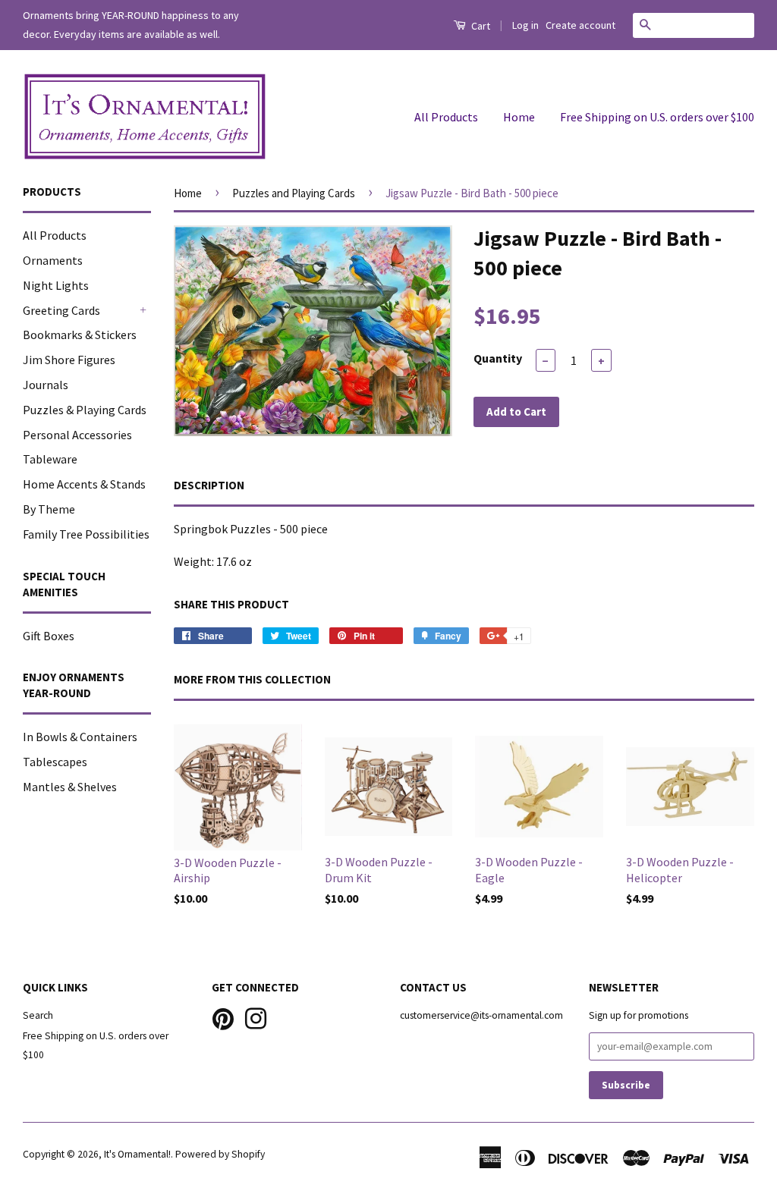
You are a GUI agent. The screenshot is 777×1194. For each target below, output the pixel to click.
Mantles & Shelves (70, 786)
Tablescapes (55, 761)
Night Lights (56, 285)
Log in (525, 25)
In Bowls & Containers (80, 736)
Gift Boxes (48, 635)
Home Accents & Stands (84, 484)
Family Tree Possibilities (86, 534)
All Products (446, 116)
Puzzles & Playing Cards (84, 409)
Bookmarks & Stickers (80, 334)
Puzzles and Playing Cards (293, 193)
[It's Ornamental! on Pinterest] (223, 1016)
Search (38, 1015)
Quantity (497, 358)
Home (519, 116)
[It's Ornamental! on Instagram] (255, 1016)
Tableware (50, 459)
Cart (479, 26)
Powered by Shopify (220, 1154)
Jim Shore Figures (69, 359)
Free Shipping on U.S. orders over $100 (657, 116)
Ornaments (53, 260)
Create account (580, 25)
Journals (45, 384)
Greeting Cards (61, 310)
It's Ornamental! (137, 1154)
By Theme (49, 509)
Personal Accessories (77, 434)
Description (209, 485)
